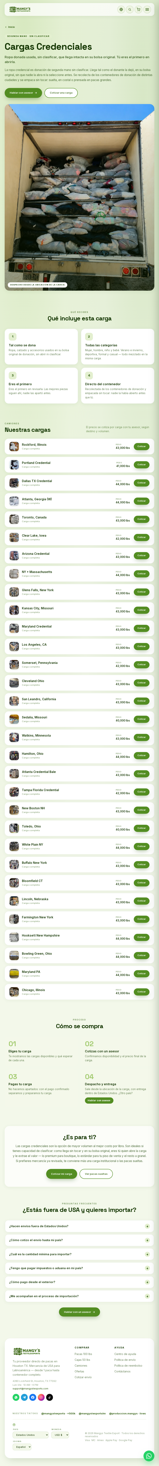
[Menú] (147, 9)
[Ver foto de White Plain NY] (14, 846)
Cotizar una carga (61, 92)
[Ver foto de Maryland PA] (14, 973)
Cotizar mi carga (61, 1173)
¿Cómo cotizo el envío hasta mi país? (79, 1240)
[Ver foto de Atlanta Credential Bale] (14, 773)
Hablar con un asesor (77, 1311)
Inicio (11, 27)
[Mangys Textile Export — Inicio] (20, 9)
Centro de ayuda (125, 1354)
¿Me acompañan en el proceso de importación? (79, 1296)
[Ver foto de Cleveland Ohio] (14, 682)
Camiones (81, 1365)
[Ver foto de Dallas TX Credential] (14, 483)
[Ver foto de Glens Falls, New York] (14, 592)
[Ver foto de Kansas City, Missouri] (14, 610)
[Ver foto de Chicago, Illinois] (14, 991)
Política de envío (125, 1359)
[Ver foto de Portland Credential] (14, 464)
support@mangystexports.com (30, 1388)
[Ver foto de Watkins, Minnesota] (14, 737)
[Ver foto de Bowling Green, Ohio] (14, 955)
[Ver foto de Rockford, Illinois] (14, 446)
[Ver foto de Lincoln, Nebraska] (14, 901)
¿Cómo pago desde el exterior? (79, 1282)
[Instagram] (41, 1397)
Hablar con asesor (21, 92)
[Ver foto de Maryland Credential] (14, 628)
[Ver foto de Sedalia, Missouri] (14, 719)
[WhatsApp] (16, 1397)
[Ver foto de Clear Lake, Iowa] (14, 537)
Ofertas (79, 1371)
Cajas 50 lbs (82, 1359)
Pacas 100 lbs (83, 1354)
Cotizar (141, 446)
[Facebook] (32, 1397)
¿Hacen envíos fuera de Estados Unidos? (79, 1226)
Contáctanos (122, 1371)
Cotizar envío (83, 1377)
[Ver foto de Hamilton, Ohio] (14, 755)
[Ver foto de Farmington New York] (14, 919)
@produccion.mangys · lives (127, 1413)
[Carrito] (138, 9)
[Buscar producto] (130, 9)
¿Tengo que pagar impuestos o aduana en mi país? (79, 1268)
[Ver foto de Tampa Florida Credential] (14, 792)
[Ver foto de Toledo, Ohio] (14, 828)
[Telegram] (24, 1397)
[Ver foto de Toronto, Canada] (14, 519)
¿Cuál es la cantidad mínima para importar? (79, 1254)
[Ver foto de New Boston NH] (14, 810)
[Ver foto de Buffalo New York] (14, 864)
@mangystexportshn (92, 1413)
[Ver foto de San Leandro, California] (14, 701)
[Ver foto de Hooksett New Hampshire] (14, 937)
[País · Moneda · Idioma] (121, 9)
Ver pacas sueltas (96, 1173)
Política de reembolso (128, 1365)
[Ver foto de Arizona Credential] (14, 555)
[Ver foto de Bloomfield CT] (14, 882)
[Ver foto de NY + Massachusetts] (14, 573)
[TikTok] (49, 1397)
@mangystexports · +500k (58, 1413)
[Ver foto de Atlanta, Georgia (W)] (14, 501)
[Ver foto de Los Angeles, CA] (14, 646)
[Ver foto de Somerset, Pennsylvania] (14, 664)
